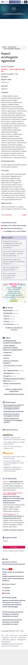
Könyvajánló (8, 569)
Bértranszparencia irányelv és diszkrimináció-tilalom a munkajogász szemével (14, 407)
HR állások (9, 308)
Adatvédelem (22, 637)
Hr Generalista (11, 324)
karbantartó (8, 352)
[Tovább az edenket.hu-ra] (14, 434)
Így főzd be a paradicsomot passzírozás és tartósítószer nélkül (14, 438)
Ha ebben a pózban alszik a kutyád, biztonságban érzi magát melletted (14, 463)
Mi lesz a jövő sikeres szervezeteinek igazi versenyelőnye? (9, 276)
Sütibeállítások (5, 642)
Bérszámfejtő (11, 310)
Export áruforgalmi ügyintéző (12, 48)
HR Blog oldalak (11, 479)
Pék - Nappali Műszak (14, 370)
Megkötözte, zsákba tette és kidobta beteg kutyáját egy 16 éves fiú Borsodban (13, 469)
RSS (2, 635)
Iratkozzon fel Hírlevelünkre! (12, 228)
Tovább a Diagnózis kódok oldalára (13, 551)
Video (6, 559)
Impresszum (14, 635)
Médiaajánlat (22, 640)
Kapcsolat (13, 637)
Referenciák (23, 635)
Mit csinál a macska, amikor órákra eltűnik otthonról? (14, 457)
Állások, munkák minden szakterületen (14, 390)
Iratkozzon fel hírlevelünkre (10, 646)
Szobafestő (7, 355)
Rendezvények (10, 402)
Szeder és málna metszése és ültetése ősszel (13, 447)
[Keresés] (22, 2)
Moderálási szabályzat (9, 640)
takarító (6, 358)
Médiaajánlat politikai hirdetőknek (12, 644)
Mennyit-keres (12, 47)
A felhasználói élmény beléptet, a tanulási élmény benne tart (13, 516)
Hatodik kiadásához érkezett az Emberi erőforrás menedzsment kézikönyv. (13, 578)
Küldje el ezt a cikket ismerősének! (14, 225)
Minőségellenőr (12, 373)
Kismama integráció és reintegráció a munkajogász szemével (13, 420)
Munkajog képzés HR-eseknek (14, 411)
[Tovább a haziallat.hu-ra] (14, 453)
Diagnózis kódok (11, 538)
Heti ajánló (9, 238)
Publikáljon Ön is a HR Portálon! (15, 231)
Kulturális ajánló (10, 598)
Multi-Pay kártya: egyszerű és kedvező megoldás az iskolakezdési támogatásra (14, 262)
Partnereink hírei (12, 430)
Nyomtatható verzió (9, 223)
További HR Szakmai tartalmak (13, 530)
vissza (24, 215)
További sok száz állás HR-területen (14, 329)
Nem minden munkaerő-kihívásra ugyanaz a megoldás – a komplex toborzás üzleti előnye (13, 253)
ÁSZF (6, 635)
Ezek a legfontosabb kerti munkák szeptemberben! (14, 443)
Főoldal (4, 47)
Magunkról (5, 637)
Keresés (5, 541)
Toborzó (9, 316)
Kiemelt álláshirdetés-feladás (14, 394)
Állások (8, 338)
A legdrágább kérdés (16, 481)
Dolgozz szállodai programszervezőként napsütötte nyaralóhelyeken (12, 348)
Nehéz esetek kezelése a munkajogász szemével (12, 415)
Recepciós (10, 376)
